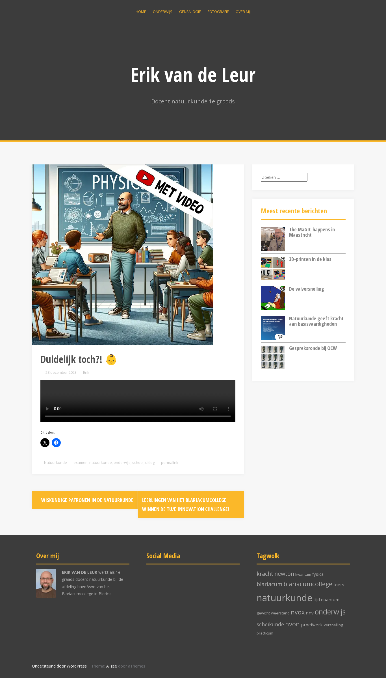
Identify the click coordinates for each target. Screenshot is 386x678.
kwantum (303, 574)
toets (338, 584)
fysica (318, 574)
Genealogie (190, 11)
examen (80, 462)
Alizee (111, 666)
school (138, 462)
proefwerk (312, 624)
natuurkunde (100, 462)
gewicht (263, 613)
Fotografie (218, 11)
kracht (265, 573)
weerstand (280, 613)
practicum (265, 633)
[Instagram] (193, 583)
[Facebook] (155, 583)
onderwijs (122, 462)
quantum (330, 599)
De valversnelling (306, 288)
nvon (292, 624)
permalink (169, 462)
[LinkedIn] (174, 583)
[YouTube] (212, 583)
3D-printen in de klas (310, 259)
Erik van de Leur (193, 74)
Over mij (243, 11)
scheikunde (270, 624)
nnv (310, 613)
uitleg (150, 462)
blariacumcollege (307, 584)
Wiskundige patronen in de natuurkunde (86, 500)
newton (284, 573)
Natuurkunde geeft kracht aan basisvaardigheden (316, 321)
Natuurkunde (55, 462)
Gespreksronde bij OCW (313, 348)
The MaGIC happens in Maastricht (312, 232)
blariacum (269, 584)
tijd (316, 599)
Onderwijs (162, 11)
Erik (86, 372)
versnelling (333, 624)
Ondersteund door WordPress (59, 666)
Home (141, 11)
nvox (298, 612)
